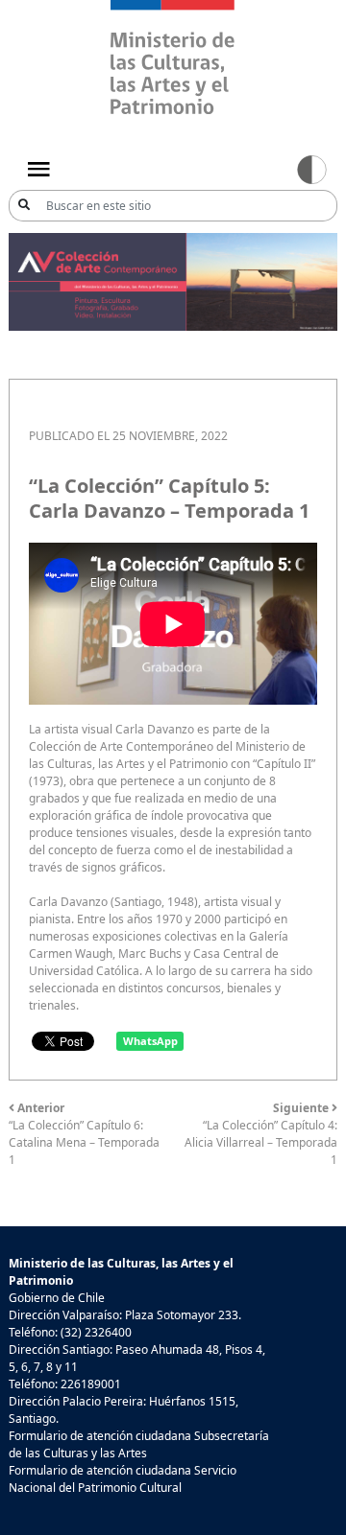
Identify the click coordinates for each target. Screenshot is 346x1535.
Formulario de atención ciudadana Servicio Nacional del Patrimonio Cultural (122, 1479)
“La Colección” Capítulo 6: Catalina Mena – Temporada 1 (84, 1134)
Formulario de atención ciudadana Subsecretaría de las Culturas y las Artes (139, 1444)
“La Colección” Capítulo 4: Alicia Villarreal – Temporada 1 (261, 1134)
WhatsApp (150, 1041)
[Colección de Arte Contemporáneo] (173, 280)
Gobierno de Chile (57, 1298)
